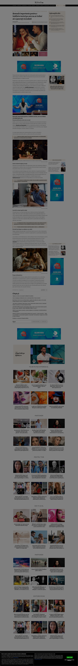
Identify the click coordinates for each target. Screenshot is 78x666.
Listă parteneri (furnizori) (38, 659)
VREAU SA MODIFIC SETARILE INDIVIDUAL (69, 660)
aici (24, 661)
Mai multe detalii (16, 657)
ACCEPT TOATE (69, 657)
